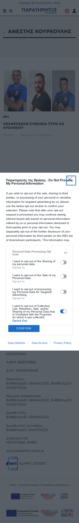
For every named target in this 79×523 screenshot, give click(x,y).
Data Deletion (16, 342)
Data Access (39, 342)
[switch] (63, 262)
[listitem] (39, 253)
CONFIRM (23, 328)
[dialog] (39, 262)
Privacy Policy (62, 342)
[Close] (71, 180)
